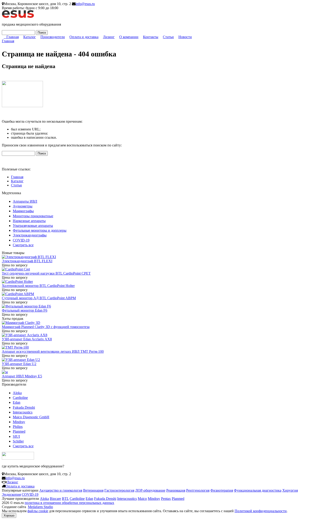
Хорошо (9, 515)
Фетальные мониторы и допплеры (39, 230)
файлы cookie (37, 511)
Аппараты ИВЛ (25, 201)
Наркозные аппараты (29, 221)
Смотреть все (23, 245)
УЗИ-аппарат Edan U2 (19, 364)
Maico (142, 499)
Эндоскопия (11, 494)
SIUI (16, 436)
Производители (52, 37)
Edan (16, 402)
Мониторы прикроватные (33, 216)
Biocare (55, 499)
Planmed (19, 431)
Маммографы (23, 211)
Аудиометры (22, 206)
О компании (128, 37)
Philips (18, 427)
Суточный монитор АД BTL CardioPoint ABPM (39, 298)
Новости (185, 37)
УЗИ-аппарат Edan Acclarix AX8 (27, 339)
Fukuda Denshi (24, 407)
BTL (65, 499)
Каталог (29, 37)
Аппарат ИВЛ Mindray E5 (22, 376)
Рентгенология (197, 490)
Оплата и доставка (83, 37)
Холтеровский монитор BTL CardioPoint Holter (38, 286)
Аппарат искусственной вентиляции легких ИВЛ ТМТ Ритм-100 (53, 351)
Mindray (19, 422)
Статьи (168, 37)
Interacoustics (22, 412)
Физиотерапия (221, 490)
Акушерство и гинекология (60, 490)
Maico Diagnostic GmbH (31, 417)
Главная (12, 37)
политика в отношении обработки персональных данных (69, 503)
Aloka (17, 393)
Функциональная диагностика (257, 490)
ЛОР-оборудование (150, 490)
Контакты (150, 37)
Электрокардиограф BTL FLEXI (27, 261)
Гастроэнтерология (119, 490)
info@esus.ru (85, 4)
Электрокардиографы (30, 235)
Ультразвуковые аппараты (33, 226)
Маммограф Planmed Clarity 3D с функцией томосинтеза (46, 327)
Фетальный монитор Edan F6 (24, 310)
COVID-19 (21, 240)
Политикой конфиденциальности (261, 511)
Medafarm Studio (40, 507)
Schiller (18, 441)
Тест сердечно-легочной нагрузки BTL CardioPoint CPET (46, 273)
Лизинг (109, 37)
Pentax (166, 499)
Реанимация (175, 490)
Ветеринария (93, 490)
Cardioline (20, 398)
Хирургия (290, 490)
